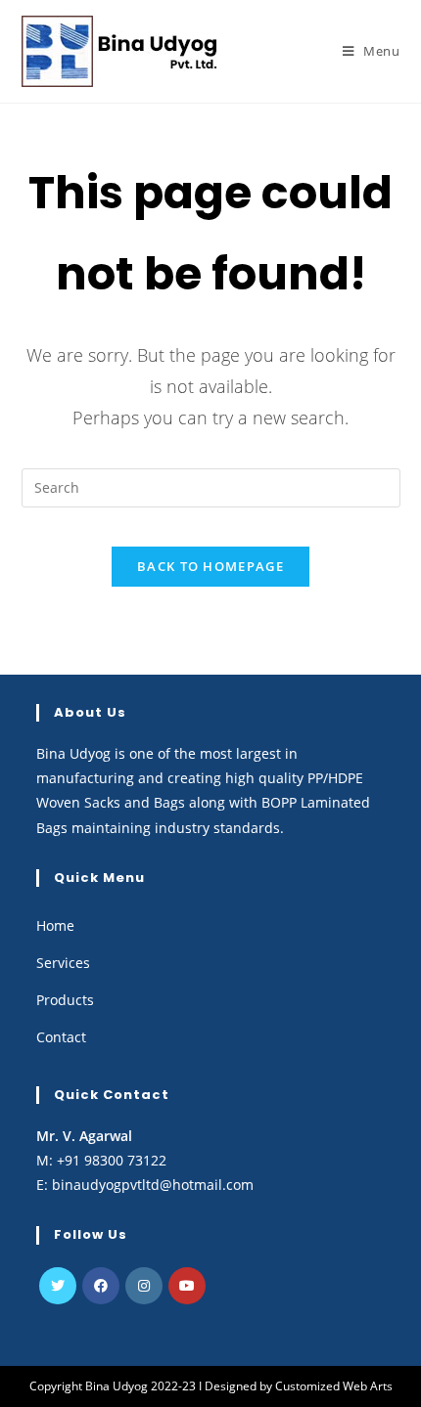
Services (63, 962)
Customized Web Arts (334, 1386)
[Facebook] (100, 1285)
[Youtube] (187, 1285)
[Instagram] (144, 1285)
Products (65, 999)
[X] (57, 1285)
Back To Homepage (210, 566)
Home (55, 925)
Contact (61, 1037)
